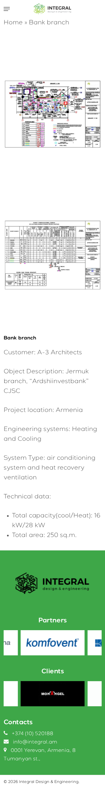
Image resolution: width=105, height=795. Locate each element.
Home (13, 23)
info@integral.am (35, 742)
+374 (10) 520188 (32, 733)
